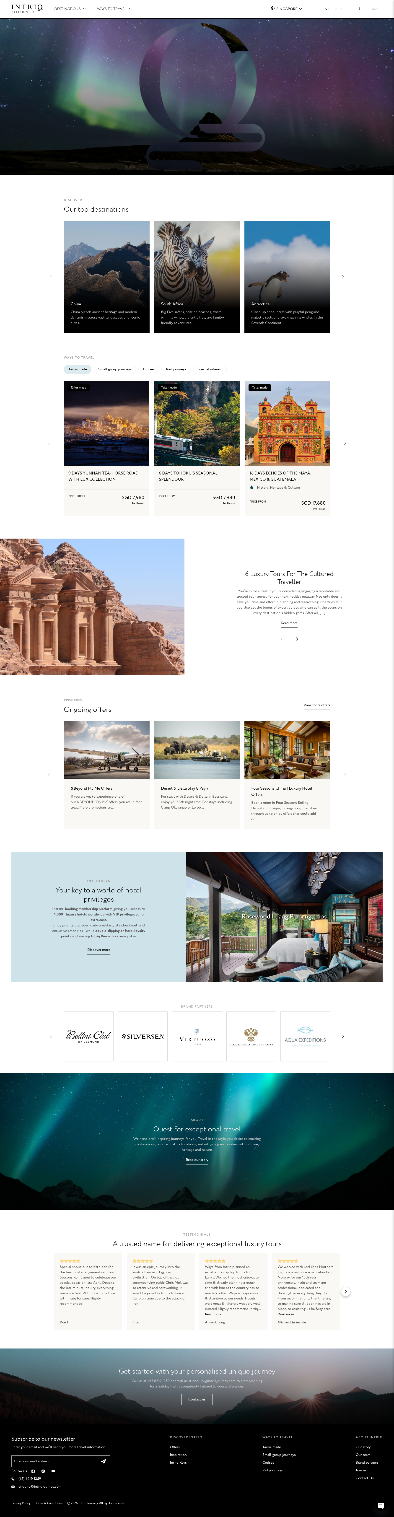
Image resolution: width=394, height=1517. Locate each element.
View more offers (317, 705)
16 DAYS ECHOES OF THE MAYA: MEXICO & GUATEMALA (280, 476)
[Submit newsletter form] (103, 1461)
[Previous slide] (48, 774)
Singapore (286, 9)
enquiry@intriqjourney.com (214, 1381)
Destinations (67, 9)
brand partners (197, 1006)
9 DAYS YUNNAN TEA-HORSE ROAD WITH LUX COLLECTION (103, 476)
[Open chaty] (381, 1505)
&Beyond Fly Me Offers (91, 788)
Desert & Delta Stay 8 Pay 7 (185, 788)
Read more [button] (213, 1314)
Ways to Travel (112, 9)
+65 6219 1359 (158, 1381)
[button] (51, 276)
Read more (289, 623)
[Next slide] (345, 774)
